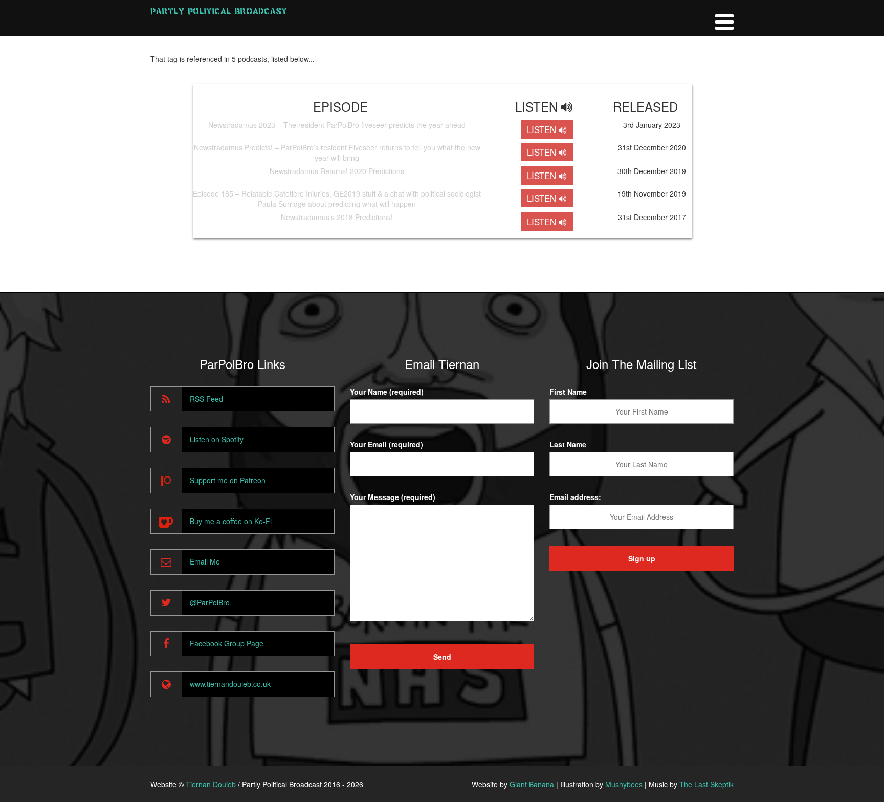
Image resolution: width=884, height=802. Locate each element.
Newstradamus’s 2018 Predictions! (337, 217)
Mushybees (624, 784)
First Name (568, 391)
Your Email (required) (386, 444)
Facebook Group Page (226, 643)
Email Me (205, 561)
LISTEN (543, 129)
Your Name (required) (387, 391)
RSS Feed (206, 399)
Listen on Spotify (217, 439)
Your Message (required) (392, 497)
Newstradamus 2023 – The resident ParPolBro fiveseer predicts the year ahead (337, 125)
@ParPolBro (210, 602)
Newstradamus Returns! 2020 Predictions (337, 171)
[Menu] (724, 18)
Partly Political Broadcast (218, 11)
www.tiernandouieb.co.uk (230, 684)
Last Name (567, 444)
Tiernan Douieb (211, 784)
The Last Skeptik (706, 784)
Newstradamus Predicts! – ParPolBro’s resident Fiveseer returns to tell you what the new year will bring (337, 152)
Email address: (575, 497)
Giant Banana (532, 784)
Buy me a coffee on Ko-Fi (231, 521)
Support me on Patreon (228, 480)
